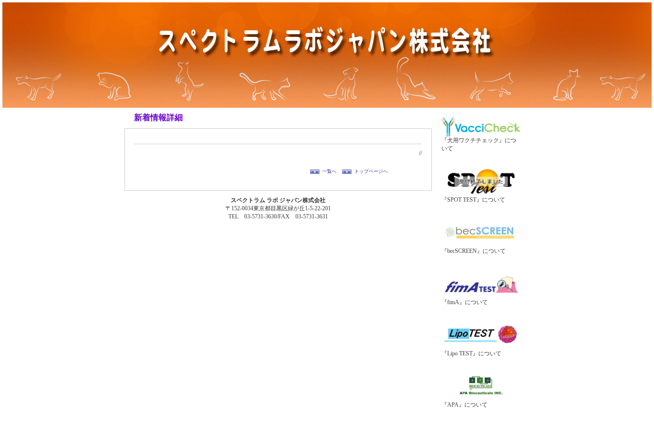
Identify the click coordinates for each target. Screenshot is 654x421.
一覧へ (329, 171)
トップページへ (371, 171)
